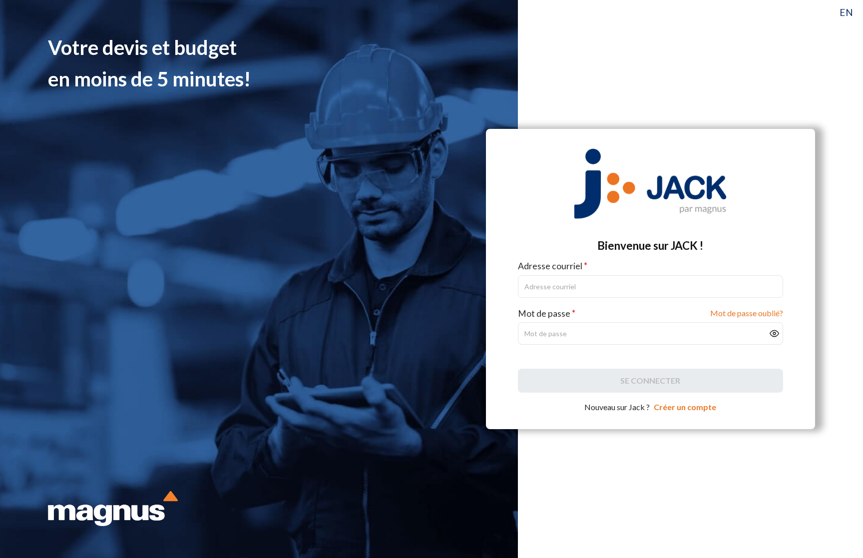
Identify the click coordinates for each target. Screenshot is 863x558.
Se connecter (650, 380)
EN (846, 12)
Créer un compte (685, 407)
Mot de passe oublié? (746, 313)
